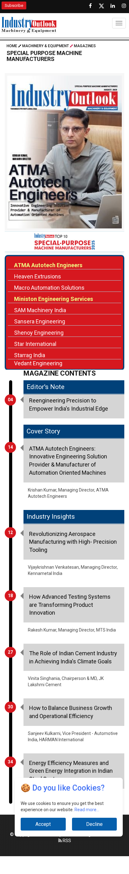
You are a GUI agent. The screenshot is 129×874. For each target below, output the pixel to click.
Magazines (85, 46)
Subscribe (14, 5)
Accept (43, 824)
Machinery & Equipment (45, 46)
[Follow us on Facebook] (90, 6)
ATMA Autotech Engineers (48, 265)
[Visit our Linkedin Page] (113, 6)
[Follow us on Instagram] (124, 6)
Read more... (87, 809)
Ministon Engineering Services (53, 299)
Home (12, 46)
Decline (94, 824)
